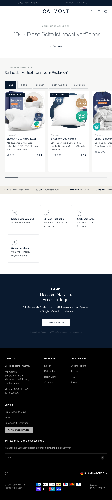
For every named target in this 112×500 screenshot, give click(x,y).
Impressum (94, 485)
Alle (10, 85)
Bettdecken (50, 371)
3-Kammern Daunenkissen (64, 139)
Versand (9, 418)
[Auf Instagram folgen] (7, 474)
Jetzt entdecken (56, 322)
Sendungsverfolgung (15, 412)
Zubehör (79, 85)
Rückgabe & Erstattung (16, 423)
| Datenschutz (95, 488)
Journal (74, 371)
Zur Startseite (56, 46)
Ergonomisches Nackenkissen (22, 139)
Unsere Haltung (78, 366)
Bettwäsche (59, 85)
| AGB (103, 488)
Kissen (25, 85)
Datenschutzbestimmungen (32, 448)
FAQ (73, 377)
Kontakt (75, 382)
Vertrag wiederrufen (18, 430)
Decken (40, 85)
